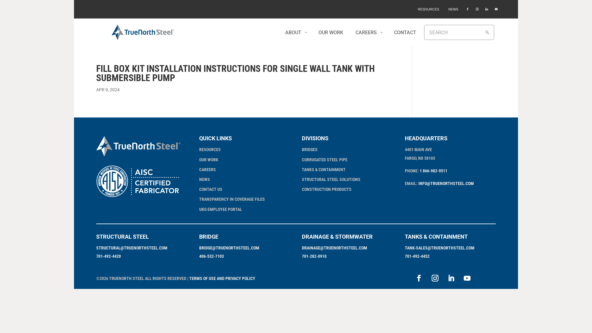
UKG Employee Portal (220, 209)
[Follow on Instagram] (435, 278)
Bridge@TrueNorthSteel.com (229, 247)
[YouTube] (496, 9)
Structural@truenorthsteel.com (131, 247)
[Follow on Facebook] (419, 278)
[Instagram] (477, 9)
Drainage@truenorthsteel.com (334, 247)
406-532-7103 (211, 256)
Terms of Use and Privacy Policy (222, 278)
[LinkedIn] (486, 9)
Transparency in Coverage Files (232, 199)
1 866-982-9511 (433, 170)
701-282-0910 (314, 256)
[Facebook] (467, 9)
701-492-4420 (108, 256)
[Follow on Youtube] (467, 278)
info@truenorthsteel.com (446, 183)
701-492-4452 (417, 256)
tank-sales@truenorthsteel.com (440, 247)
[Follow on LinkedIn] (451, 278)
